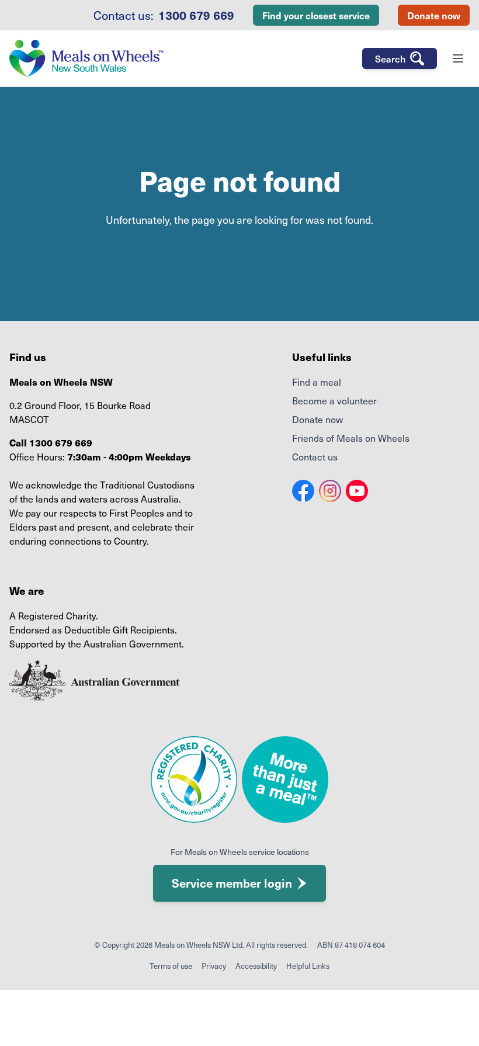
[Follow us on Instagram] (330, 491)
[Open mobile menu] (458, 58)
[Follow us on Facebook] (303, 491)
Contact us (315, 456)
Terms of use (171, 965)
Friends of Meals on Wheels (350, 438)
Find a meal (316, 382)
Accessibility (256, 965)
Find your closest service (316, 15)
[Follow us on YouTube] (357, 491)
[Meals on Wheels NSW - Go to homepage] (86, 58)
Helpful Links (307, 965)
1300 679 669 (196, 15)
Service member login (232, 883)
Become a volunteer (334, 400)
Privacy (214, 965)
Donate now (433, 15)
